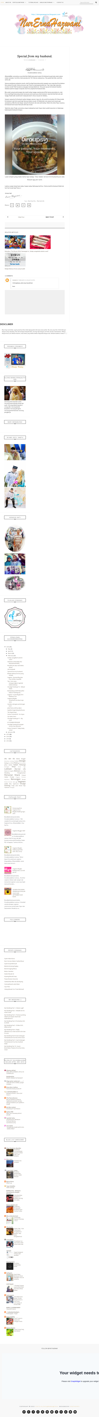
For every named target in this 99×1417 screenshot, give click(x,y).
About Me (8, 2)
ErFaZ (12, 763)
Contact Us (60, 2)
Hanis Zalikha (10, 1317)
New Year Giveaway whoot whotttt (13, 1114)
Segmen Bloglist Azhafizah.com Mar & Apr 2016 (15, 700)
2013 (7, 739)
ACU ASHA (9, 1126)
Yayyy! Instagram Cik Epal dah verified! (18, 1253)
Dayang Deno (10, 1262)
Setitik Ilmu (8, 784)
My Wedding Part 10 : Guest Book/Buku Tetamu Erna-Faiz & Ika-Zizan (14, 1048)
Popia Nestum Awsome (11, 979)
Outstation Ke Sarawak (17, 1161)
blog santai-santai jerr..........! (14, 1081)
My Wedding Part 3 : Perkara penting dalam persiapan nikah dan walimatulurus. (15, 1016)
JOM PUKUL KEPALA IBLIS (14, 708)
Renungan (15, 779)
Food (15, 763)
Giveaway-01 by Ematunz (13, 1109)
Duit (9, 763)
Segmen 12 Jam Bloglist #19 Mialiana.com (15, 695)
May (9, 649)
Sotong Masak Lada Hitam (12, 984)
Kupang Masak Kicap (10, 976)
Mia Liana (9, 1159)
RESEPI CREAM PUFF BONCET (14, 1078)
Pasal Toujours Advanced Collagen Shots (18, 1319)
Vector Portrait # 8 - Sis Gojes (15, 714)
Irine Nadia (9, 1239)
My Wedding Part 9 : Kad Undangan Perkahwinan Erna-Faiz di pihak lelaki (14, 1041)
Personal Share (12, 775)
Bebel (18, 759)
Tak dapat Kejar (12, 712)
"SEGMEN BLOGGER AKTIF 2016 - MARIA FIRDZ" (15, 1128)
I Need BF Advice (11, 1309)
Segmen (22, 781)
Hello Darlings (10, 1187)
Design (22, 760)
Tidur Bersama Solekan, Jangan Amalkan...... (15, 1083)
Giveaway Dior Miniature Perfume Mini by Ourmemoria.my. (13, 1121)
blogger (23, 759)
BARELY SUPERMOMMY (13, 1307)
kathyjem (9, 1273)
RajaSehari (7, 779)
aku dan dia (32, 201)
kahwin (10, 765)
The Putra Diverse (11, 1098)
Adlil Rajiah (9, 1284)
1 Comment (41, 60)
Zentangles (11, 787)
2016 (7, 647)
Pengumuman (21, 773)
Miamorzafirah (11, 1070)
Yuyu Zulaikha (10, 1186)
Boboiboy (6, 761)
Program (18, 777)
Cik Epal (8, 1251)
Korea (19, 766)
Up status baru (11, 716)
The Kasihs (9, 1227)
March (10, 653)
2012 (7, 741)
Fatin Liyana (10, 1295)
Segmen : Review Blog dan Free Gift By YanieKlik (15, 678)
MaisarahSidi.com (11, 1205)
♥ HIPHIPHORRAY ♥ (12, 1092)
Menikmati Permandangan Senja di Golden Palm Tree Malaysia (18, 1153)
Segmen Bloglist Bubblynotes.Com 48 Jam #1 (19, 870)
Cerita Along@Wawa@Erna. (47, 1406)
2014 (7, 736)
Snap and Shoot (16, 785)
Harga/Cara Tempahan (46, 2)
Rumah (10, 782)
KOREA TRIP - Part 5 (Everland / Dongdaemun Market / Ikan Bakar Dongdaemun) (19, 1232)
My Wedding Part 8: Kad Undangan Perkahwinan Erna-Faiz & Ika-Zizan (14, 1036)
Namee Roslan (10, 1328)
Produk (12, 777)
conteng (12, 761)
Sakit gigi (15, 782)
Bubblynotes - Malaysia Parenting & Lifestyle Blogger (13, 1192)
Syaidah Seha (10, 1118)
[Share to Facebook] (12, 205)
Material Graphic (9, 771)
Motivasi (17, 771)
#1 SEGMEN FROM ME (13, 722)
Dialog (6, 763)
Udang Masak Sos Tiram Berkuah (14, 989)
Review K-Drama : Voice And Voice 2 (14, 1094)
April (9, 651)
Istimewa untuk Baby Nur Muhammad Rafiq (14, 662)
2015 (7, 734)
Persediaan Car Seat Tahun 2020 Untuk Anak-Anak (18, 1242)
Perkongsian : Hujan (11, 1313)
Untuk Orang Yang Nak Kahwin (19, 1330)
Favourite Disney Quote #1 (13, 1089)
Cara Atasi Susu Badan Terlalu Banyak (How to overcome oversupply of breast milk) (18, 1300)
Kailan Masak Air (9, 974)
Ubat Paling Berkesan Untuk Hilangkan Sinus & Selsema (19, 1277)
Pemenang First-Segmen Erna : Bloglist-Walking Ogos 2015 (19, 810)
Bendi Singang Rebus (10, 969)
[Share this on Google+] (23, 205)
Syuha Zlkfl (9, 1112)
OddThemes (75, 1406)
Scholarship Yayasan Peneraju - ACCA (19, 1219)
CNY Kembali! (11, 669)
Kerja (13, 767)
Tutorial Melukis (33, 2)
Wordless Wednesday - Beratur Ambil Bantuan (18, 1174)
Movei (22, 771)
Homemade (23, 763)
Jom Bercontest (11, 1107)
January (10, 732)
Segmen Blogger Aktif (19, 831)
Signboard (16, 784)
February (11, 655)
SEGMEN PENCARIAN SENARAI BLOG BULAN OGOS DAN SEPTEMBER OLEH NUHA (19, 893)
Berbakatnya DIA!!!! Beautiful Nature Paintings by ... (15, 691)
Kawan (15, 765)
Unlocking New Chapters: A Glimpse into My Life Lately (18, 1197)
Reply (13, 286)
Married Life (40, 201)
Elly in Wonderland (12, 1216)
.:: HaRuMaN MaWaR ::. (13, 1312)
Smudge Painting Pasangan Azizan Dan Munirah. (15, 725)
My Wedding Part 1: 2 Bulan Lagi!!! (14, 1008)
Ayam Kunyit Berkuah (10, 963)
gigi (18, 763)
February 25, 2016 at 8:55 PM (26, 280)
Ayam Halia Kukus (9, 958)
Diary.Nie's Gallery (12, 1087)
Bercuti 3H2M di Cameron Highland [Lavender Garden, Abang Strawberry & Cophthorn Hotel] (15, 1102)
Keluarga (22, 765)
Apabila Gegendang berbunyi (16, 710)
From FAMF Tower (12, 1170)
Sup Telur (7, 986)
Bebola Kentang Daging (11, 966)
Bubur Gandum (8, 971)
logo (24, 766)
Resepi (24, 779)
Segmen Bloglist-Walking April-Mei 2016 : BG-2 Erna (18, 849)
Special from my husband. (15, 671)
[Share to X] (17, 205)
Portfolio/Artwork (18, 2)
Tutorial (6, 787)
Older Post (21, 217)
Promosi (24, 777)
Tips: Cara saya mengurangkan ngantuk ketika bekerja (15, 683)
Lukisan (8, 768)
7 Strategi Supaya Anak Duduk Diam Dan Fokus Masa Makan (19, 1288)
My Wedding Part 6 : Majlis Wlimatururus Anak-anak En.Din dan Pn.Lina (15, 1031)
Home (2, 2)
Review (6, 782)
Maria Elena (10, 1181)
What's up (9, 1183)
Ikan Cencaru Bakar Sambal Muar (14, 961)
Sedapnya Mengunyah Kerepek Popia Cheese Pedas (18, 1209)
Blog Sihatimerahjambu (13, 1148)
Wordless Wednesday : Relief (17, 1264)
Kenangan (6, 766)
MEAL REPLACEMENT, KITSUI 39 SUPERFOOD (15, 1072)
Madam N (15, 280)
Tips (24, 785)
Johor (5, 765)
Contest (16, 761)
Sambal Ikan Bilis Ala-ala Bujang (13, 981)
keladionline (10, 1076)
